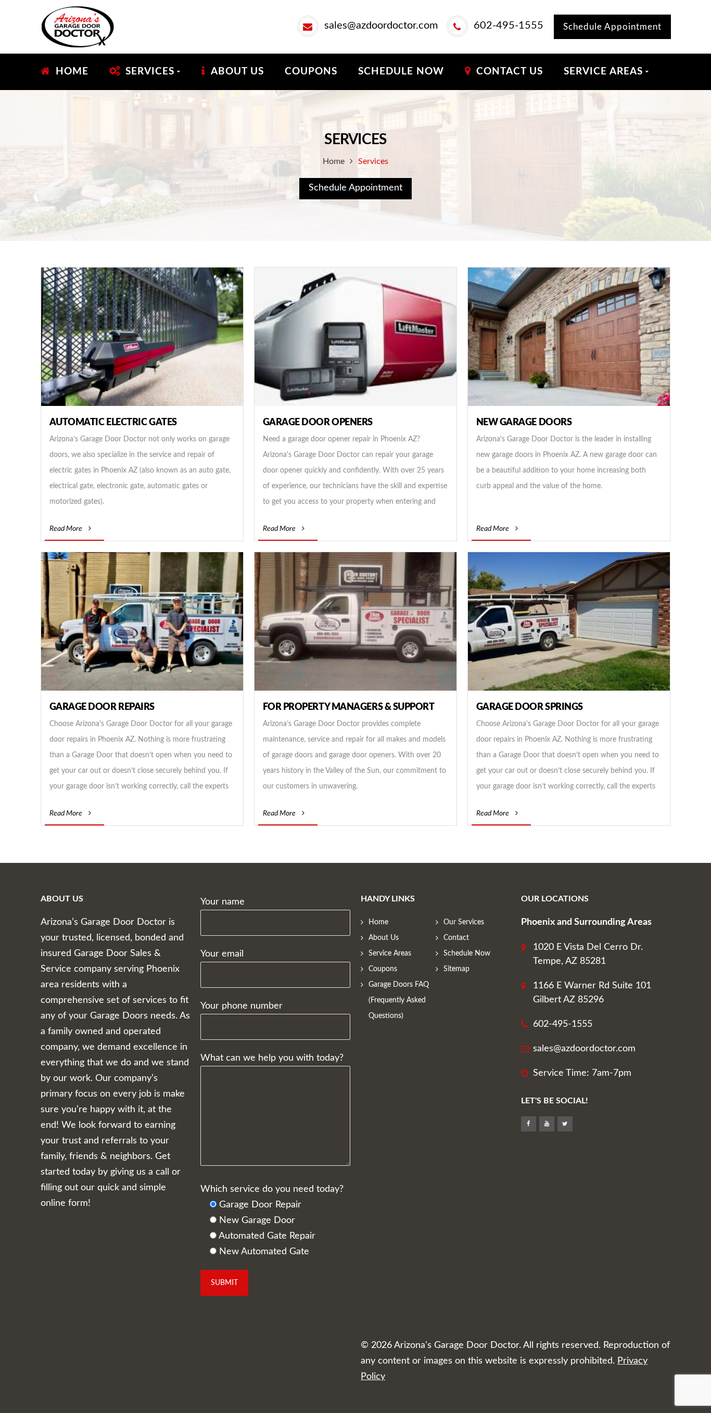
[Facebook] (528, 1123)
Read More (65, 528)
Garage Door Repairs (102, 707)
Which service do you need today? (272, 1189)
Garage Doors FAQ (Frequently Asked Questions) (399, 1000)
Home (334, 161)
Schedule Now (466, 953)
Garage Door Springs (529, 707)
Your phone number (241, 1006)
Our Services (463, 922)
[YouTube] (546, 1123)
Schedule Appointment (612, 26)
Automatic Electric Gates (113, 422)
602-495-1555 (508, 25)
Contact (456, 937)
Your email (222, 954)
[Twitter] (565, 1123)
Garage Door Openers (318, 422)
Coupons (383, 969)
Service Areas (390, 953)
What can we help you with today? (272, 1058)
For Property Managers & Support (349, 707)
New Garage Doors (524, 422)
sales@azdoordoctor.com (381, 25)
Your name (222, 902)
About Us (384, 937)
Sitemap (456, 969)
